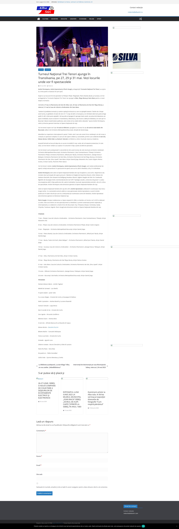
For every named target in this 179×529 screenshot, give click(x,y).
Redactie (50, 86)
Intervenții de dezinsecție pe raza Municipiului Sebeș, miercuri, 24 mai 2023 (89, 366)
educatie (64, 19)
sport (99, 19)
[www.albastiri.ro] (38, 19)
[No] (177, 526)
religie (91, 19)
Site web (39, 474)
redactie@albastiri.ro (135, 12)
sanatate (73, 19)
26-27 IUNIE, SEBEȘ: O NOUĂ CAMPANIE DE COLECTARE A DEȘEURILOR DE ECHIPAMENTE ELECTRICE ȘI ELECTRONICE (47, 390)
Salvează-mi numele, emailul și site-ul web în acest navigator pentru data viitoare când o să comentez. (72, 487)
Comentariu (41, 431)
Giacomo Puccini (53, 327)
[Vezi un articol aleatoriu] (140, 19)
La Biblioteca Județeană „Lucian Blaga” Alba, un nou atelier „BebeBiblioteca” (54, 366)
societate (54, 19)
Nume (39, 456)
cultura (45, 19)
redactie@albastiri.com (131, 513)
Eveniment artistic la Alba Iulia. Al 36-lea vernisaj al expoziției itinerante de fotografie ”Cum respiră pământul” (96, 398)
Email (38, 465)
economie (82, 19)
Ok (143, 526)
